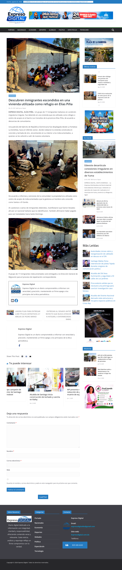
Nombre (10, 451)
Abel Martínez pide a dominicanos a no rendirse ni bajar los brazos (104, 372)
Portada (11, 30)
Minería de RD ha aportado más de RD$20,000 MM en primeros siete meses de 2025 (104, 205)
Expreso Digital (22, 108)
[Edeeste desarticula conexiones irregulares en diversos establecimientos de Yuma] (99, 149)
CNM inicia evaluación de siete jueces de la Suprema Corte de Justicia (105, 96)
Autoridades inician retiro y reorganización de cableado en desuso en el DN (102, 253)
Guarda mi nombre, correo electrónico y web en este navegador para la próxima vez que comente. (42, 483)
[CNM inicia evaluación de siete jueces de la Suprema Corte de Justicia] (90, 95)
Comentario (11, 423)
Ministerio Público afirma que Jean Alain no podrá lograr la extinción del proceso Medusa (105, 220)
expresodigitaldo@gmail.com (83, 526)
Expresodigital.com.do (80, 535)
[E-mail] (13, 301)
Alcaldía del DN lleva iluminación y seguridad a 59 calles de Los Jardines (102, 276)
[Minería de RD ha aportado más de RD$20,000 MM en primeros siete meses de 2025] (89, 206)
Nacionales (21, 30)
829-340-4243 (77, 545)
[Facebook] (16, 301)
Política (62, 30)
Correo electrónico (14, 461)
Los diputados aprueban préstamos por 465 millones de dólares (104, 233)
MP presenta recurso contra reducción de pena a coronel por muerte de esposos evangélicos (60, 392)
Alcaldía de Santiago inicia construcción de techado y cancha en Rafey (24, 397)
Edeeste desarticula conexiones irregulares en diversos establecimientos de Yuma (98, 170)
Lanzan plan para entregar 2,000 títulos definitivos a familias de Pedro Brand (27, 314)
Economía (32, 30)
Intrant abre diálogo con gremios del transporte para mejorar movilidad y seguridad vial (59, 2)
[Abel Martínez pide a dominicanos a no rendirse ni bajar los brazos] (90, 373)
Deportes (42, 30)
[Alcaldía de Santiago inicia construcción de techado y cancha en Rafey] (24, 369)
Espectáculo (72, 30)
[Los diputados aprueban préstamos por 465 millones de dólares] (89, 235)
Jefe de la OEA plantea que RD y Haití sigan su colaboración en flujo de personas (105, 358)
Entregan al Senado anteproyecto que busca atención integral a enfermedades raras (58, 315)
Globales (52, 30)
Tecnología (84, 30)
